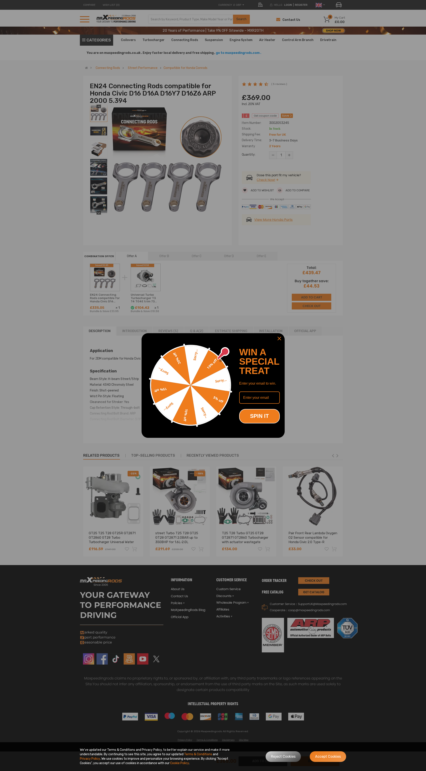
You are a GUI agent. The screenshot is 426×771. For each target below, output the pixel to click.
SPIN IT (259, 416)
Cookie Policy (179, 763)
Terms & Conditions (198, 754)
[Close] (279, 338)
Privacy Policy (90, 759)
